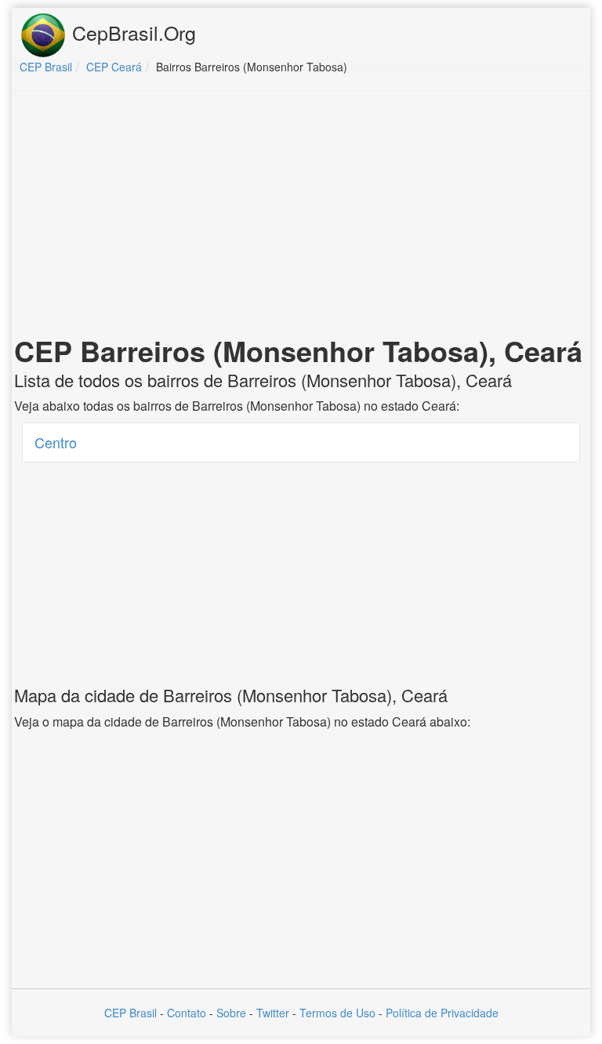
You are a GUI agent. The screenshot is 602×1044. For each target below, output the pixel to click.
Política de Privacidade (442, 1012)
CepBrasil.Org (131, 32)
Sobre (231, 1012)
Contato (186, 1012)
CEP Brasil (130, 1012)
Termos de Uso (337, 1012)
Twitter (272, 1012)
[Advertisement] (301, 216)
